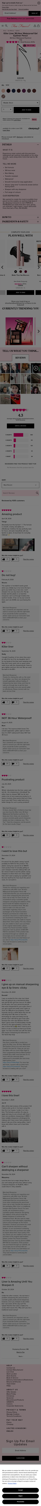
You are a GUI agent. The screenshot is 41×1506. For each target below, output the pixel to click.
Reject (20, 1496)
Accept (20, 1490)
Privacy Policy (12, 1483)
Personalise (20, 1501)
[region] (20, 1485)
